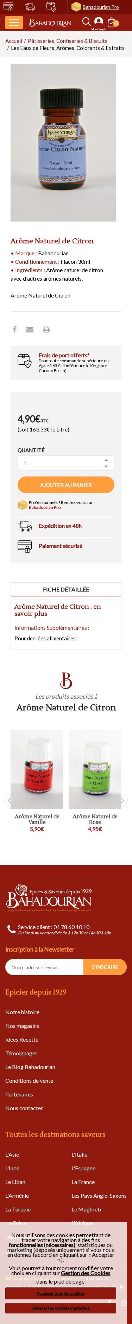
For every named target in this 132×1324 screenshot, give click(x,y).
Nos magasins (22, 1025)
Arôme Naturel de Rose (95, 820)
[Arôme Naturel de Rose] (95, 769)
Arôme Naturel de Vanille (37, 820)
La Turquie (18, 1209)
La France (83, 1181)
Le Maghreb (86, 1209)
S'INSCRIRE (105, 967)
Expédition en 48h (60, 525)
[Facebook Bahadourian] (15, 329)
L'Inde (12, 1168)
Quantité (31, 450)
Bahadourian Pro (101, 7)
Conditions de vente (29, 1080)
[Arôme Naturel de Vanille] (37, 769)
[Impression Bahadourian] (46, 329)
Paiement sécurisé (60, 545)
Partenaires (19, 1094)
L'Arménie (17, 1195)
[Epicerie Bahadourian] (50, 22)
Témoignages (21, 1053)
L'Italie (79, 1154)
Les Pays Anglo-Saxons (99, 1195)
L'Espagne (83, 1168)
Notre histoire (22, 1012)
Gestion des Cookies (86, 1273)
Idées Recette (21, 1039)
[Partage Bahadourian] (29, 329)
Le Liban (15, 1181)
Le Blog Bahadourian (30, 1066)
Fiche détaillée (66, 589)
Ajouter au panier (66, 485)
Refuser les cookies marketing (60, 1308)
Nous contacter (24, 1108)
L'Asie (12, 1154)
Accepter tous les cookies (61, 1293)
